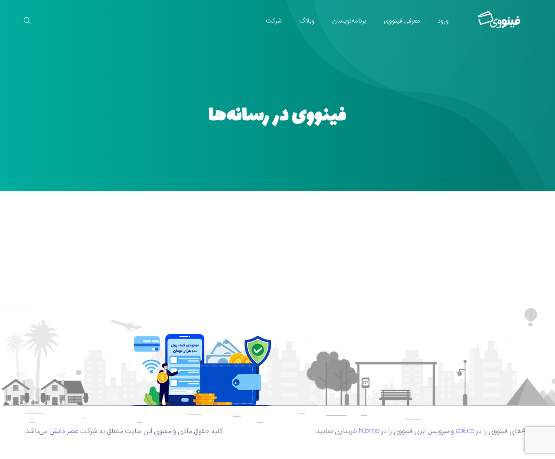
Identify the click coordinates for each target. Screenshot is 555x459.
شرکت (274, 21)
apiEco (465, 431)
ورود (443, 21)
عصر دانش (63, 431)
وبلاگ (307, 21)
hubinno (369, 431)
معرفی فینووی (402, 21)
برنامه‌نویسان (349, 21)
